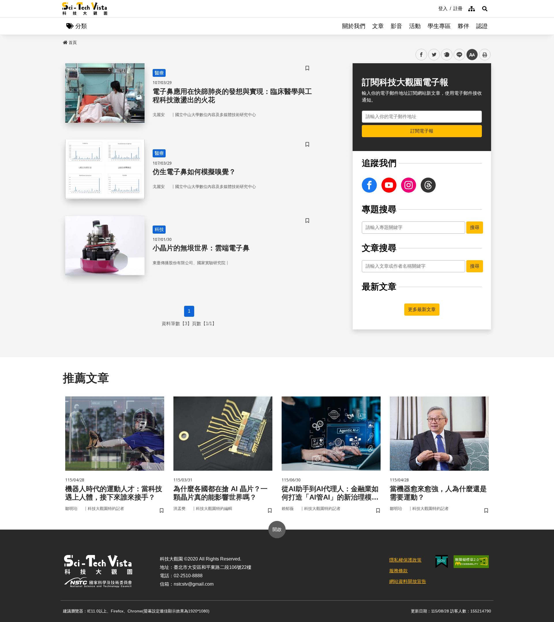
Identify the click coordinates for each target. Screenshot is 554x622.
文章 (378, 26)
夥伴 (463, 26)
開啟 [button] (277, 529)
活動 (415, 26)
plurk (446, 54)
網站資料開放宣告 (407, 581)
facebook (421, 54)
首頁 (73, 42)
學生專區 (439, 26)
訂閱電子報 (421, 131)
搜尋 (474, 227)
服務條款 (398, 570)
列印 (485, 54)
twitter (434, 54)
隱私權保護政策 (405, 560)
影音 (396, 26)
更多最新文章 (422, 309)
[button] (484, 8)
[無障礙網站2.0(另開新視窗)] (471, 561)
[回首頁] (85, 8)
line (457, 54)
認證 (482, 26)
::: (434, 8)
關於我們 (353, 26)
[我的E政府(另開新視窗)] (441, 561)
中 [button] (472, 54)
